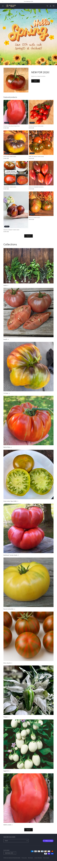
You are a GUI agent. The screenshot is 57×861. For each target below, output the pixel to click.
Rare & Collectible (8, 609)
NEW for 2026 (7, 825)
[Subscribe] (26, 840)
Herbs (5, 285)
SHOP (35, 81)
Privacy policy (24, 857)
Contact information (38, 857)
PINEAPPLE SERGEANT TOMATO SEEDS (11, 229)
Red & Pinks (6, 447)
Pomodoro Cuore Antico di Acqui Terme (11, 126)
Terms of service (46, 857)
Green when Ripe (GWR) (10, 501)
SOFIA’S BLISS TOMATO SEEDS (9, 156)
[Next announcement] (54, 1)
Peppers (5, 717)
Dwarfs (5, 339)
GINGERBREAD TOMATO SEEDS (9, 187)
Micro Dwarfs (7, 663)
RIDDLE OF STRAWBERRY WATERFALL (36, 187)
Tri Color (5, 393)
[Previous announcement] (2, 1)
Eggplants (6, 771)
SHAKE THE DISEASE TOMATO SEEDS (36, 156)
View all (29, 236)
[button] (2, 5)
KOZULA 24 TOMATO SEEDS (34, 217)
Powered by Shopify (16, 857)
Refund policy (30, 857)
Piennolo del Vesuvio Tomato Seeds (36, 126)
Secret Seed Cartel (9, 857)
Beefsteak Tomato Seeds (10, 555)
